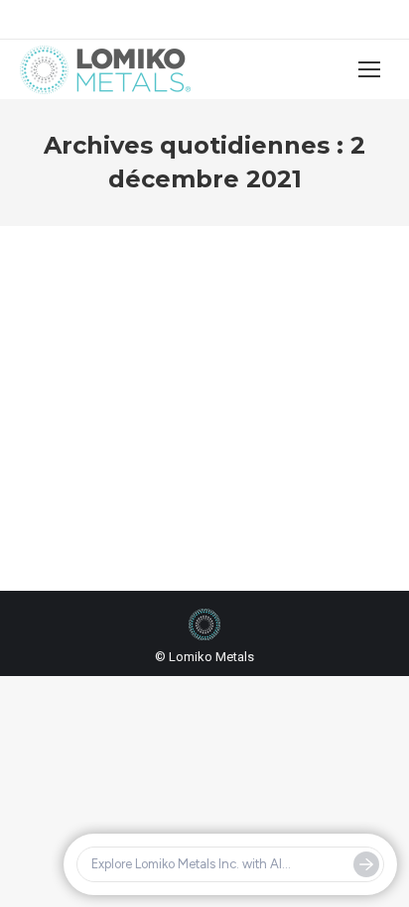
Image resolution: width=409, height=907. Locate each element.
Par (98, 420)
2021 (58, 403)
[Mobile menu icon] (369, 69)
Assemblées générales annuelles (173, 403)
